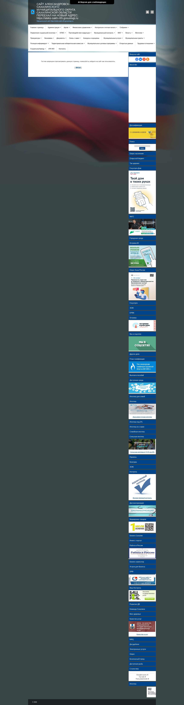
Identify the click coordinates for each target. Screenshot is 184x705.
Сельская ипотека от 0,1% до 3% (142, 452)
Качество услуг (142, 634)
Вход (152, 12)
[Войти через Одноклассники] (147, 59)
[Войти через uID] (136, 59)
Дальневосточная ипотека (142, 417)
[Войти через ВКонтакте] (140, 59)
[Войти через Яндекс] (144, 59)
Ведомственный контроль (142, 498)
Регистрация (147, 12)
